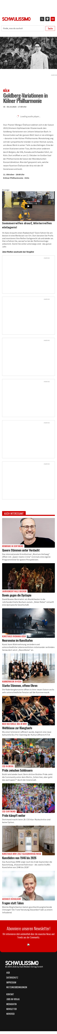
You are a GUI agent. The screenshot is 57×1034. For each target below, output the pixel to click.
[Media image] (28, 532)
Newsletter (11, 1009)
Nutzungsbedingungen (16, 987)
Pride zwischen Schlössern (17, 770)
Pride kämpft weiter (13, 815)
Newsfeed (10, 1013)
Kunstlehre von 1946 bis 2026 (19, 857)
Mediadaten (11, 1004)
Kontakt (10, 994)
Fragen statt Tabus (13, 902)
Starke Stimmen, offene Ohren (19, 685)
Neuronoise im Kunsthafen (17, 640)
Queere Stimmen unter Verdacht (21, 550)
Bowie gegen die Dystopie (16, 595)
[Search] (42, 19)
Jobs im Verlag (13, 999)
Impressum (11, 982)
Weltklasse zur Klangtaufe (17, 727)
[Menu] (53, 19)
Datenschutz (12, 977)
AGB (8, 972)
